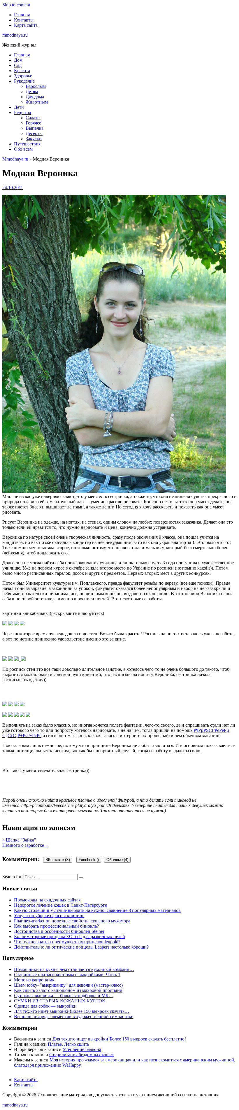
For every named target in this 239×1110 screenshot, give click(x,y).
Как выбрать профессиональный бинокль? (56, 926)
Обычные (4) (117, 860)
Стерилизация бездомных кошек (81, 1054)
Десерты (34, 133)
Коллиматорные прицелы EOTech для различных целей (69, 936)
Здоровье (23, 75)
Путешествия (27, 143)
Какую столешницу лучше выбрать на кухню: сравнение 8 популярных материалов (97, 910)
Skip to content (16, 4)
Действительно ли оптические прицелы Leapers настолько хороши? (81, 946)
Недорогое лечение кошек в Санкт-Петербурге (60, 905)
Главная (22, 14)
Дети (19, 107)
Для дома (35, 96)
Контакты (24, 19)
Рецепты (22, 112)
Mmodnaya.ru (15, 158)
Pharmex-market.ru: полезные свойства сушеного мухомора (72, 920)
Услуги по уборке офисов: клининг (49, 915)
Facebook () (89, 860)
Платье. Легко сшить (68, 1044)
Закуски (34, 138)
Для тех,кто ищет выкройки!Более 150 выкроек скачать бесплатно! (119, 1038)
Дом (18, 60)
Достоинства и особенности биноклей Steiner (59, 931)
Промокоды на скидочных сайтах (47, 899)
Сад (18, 65)
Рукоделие (24, 81)
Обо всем (23, 149)
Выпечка (34, 128)
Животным (37, 101)
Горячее (33, 122)
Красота (22, 70)
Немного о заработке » (25, 845)
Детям (32, 91)
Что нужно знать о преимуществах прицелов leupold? (67, 941)
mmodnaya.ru (15, 35)
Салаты (33, 117)
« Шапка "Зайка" (19, 839)
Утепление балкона (82, 1049)
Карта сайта (26, 25)
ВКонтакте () (57, 860)
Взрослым (36, 86)
